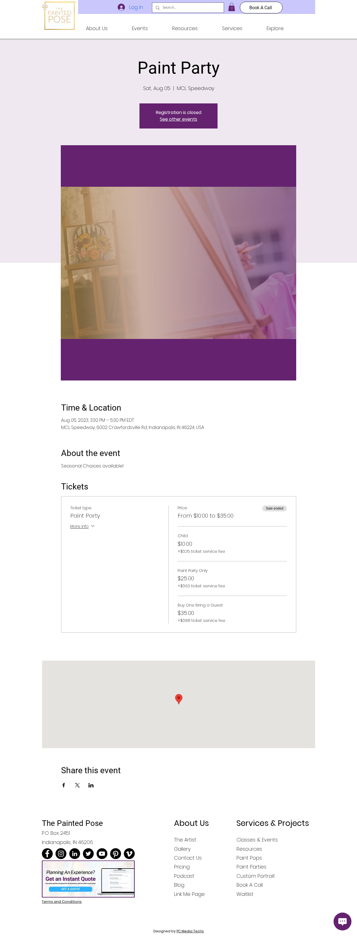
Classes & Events (257, 839)
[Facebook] (47, 853)
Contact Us (188, 857)
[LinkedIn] (74, 853)
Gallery (182, 848)
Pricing (182, 866)
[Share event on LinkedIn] (91, 785)
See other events (178, 119)
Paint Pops (249, 857)
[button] (97, 28)
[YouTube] (102, 853)
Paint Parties (251, 866)
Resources (249, 848)
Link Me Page (189, 894)
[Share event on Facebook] (63, 785)
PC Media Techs (190, 931)
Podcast (184, 875)
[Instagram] (61, 853)
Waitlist (245, 894)
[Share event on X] (77, 785)
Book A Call (250, 884)
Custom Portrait (256, 875)
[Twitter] (88, 853)
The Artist (185, 839)
